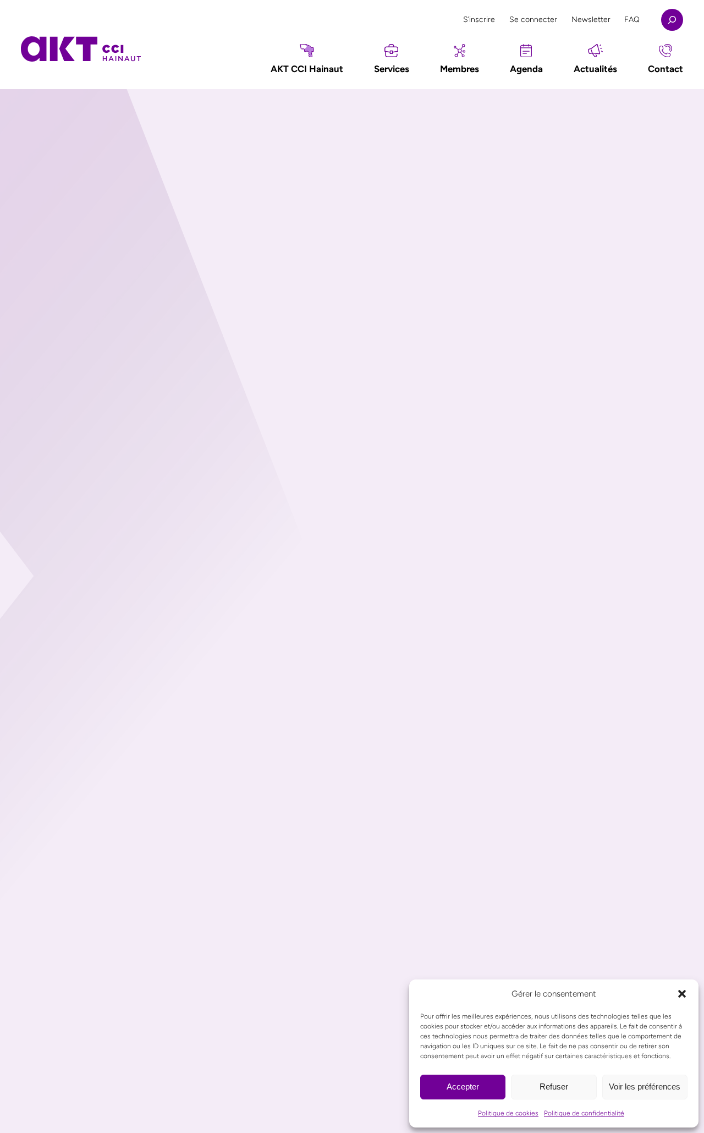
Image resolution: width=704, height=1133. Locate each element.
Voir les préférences (644, 1086)
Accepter (463, 1086)
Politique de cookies (508, 1113)
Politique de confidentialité (584, 1113)
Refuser (554, 1086)
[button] (682, 993)
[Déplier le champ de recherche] (672, 20)
